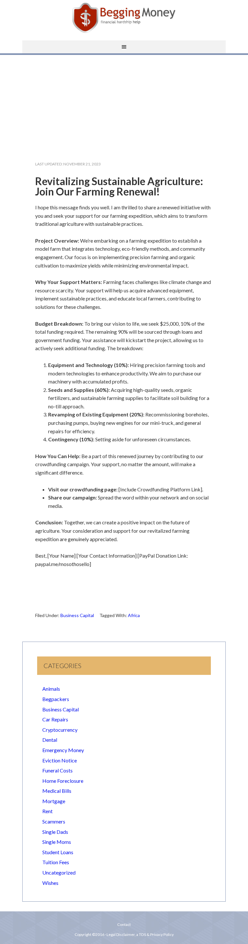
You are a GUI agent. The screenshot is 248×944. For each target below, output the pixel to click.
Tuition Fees (55, 862)
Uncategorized (59, 872)
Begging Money (124, 18)
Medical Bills (56, 791)
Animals (51, 689)
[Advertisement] (124, 103)
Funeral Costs (57, 770)
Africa (134, 615)
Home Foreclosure (62, 781)
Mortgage (53, 801)
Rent (47, 811)
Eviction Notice (59, 760)
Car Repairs (55, 719)
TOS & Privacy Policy (156, 934)
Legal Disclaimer (121, 934)
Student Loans (57, 852)
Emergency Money (63, 750)
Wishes (50, 883)
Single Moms (56, 842)
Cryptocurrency (60, 730)
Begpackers (55, 699)
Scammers (53, 821)
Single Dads (55, 832)
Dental (49, 740)
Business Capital (77, 615)
